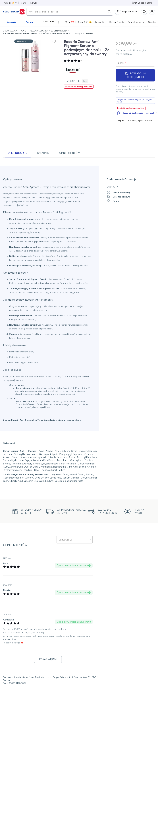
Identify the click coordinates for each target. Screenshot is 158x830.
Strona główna (10, 31)
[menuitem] (12, 22)
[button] (53, 22)
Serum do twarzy (59, 31)
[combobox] (70, 12)
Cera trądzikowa (121, 196)
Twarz (24, 31)
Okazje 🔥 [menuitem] (9, 2)
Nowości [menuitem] (34, 2)
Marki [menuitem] (23, 2)
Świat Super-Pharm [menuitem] (141, 2)
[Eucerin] (73, 70)
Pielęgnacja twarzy (39, 31)
